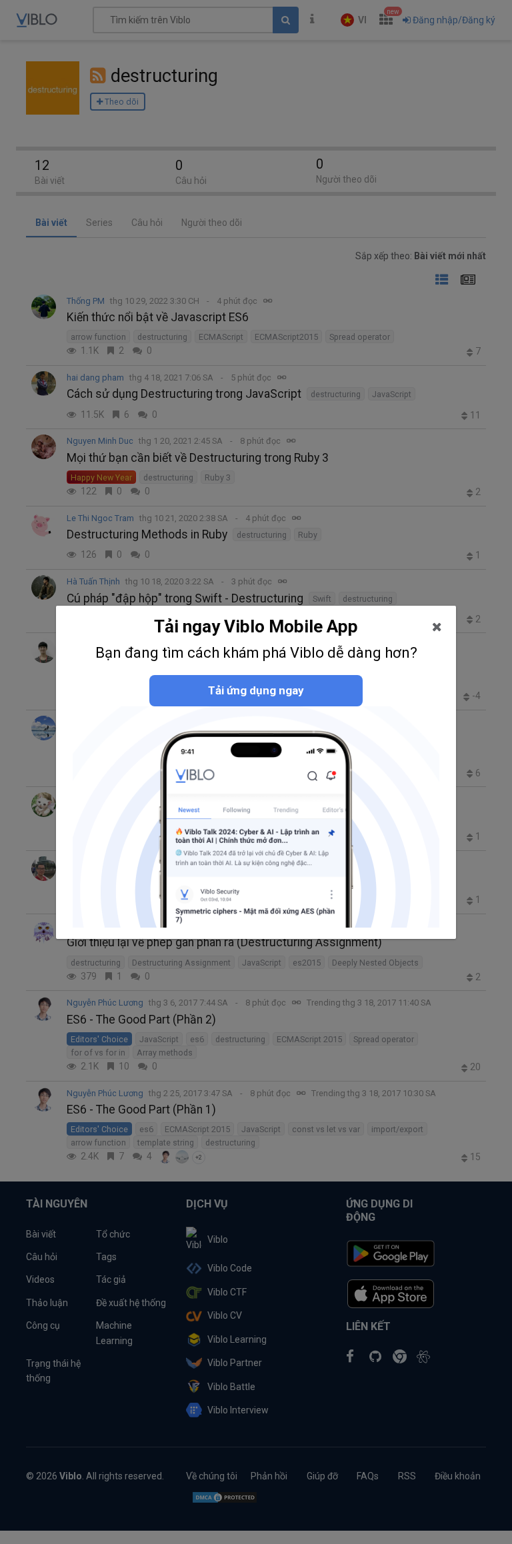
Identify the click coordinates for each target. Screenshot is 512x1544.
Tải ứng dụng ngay (256, 690)
